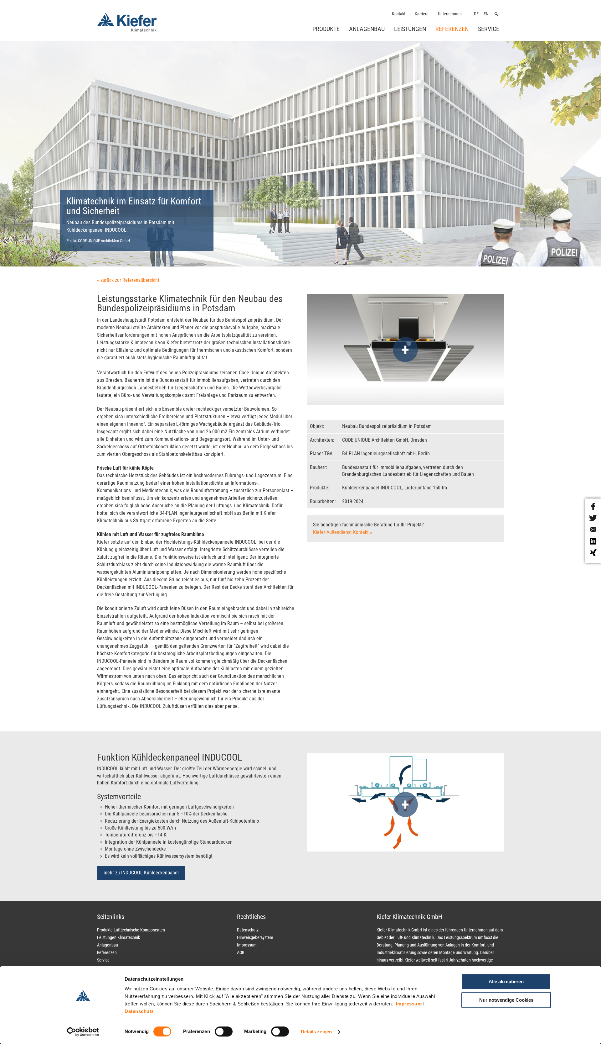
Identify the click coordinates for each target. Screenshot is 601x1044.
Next (566, 162)
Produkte (326, 29)
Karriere (422, 14)
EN (486, 14)
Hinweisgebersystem (255, 937)
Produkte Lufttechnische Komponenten (131, 929)
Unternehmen (450, 14)
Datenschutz (139, 1011)
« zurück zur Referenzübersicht (128, 280)
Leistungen (410, 29)
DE (476, 14)
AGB (240, 952)
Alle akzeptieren (506, 981)
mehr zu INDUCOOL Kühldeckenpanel (141, 873)
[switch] (224, 1031)
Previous (38, 162)
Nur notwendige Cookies (506, 1000)
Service (488, 29)
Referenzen (452, 29)
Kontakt (398, 14)
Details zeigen (316, 1031)
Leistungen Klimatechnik (118, 937)
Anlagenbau (367, 29)
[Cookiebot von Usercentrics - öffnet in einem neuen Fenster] (83, 1031)
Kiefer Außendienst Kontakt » (342, 532)
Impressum (409, 1003)
